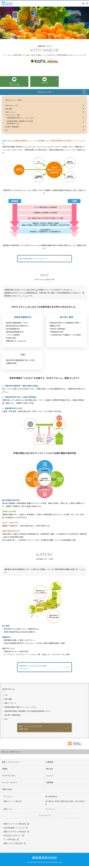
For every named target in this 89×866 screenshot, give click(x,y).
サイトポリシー (9, 796)
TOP (5, 695)
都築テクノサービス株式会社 (15, 823)
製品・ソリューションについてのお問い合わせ (30, 727)
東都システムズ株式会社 (13, 843)
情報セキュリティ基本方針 (13, 801)
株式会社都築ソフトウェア (14, 827)
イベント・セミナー (10, 782)
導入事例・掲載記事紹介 (12, 715)
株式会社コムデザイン (12, 835)
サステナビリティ (9, 775)
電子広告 (49, 768)
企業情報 (49, 762)
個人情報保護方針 (51, 796)
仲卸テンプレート (10, 703)
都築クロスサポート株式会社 (15, 831)
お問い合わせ (7, 789)
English (83, 3)
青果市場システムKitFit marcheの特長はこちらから (32, 667)
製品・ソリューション (10, 762)
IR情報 (4, 768)
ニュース (49, 775)
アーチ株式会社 (10, 839)
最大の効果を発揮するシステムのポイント (33, 259)
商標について (8, 809)
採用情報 (49, 782)
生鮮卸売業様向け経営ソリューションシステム (20, 707)
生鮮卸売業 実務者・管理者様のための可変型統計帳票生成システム (27, 711)
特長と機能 (8, 699)
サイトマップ (49, 809)
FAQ (5, 719)
